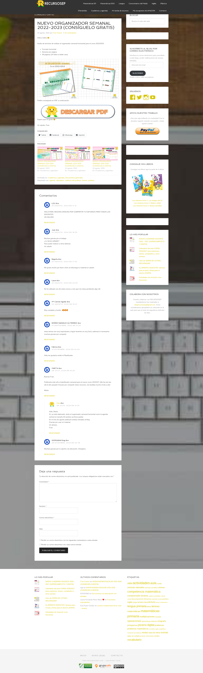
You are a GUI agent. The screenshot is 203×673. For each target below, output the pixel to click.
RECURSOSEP (52, 3)
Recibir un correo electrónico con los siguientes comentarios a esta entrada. (69, 540)
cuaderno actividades (154, 596)
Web (41, 529)
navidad (158, 617)
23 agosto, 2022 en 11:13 (64, 206)
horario (84, 180)
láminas (156, 606)
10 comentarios (70, 33)
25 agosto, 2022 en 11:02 (64, 261)
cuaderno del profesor (73, 180)
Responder (49, 223)
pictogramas (132, 625)
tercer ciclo (145, 636)
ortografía (161, 621)
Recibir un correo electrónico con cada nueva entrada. (61, 544)
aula (153, 583)
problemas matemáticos (137, 629)
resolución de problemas (134, 633)
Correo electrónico (46, 518)
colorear (161, 587)
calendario (60, 180)
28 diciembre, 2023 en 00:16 (66, 443)
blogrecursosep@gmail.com (145, 305)
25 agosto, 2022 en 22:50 (65, 283)
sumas (164, 632)
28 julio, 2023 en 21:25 (68, 405)
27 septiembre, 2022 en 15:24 (66, 325)
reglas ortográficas (160, 629)
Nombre (42, 506)
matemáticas (133, 611)
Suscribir (137, 73)
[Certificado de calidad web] (86, 667)
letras (149, 606)
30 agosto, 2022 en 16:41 (64, 304)
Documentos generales (74, 178)
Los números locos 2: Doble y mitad (147, 203)
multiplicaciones (147, 616)
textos (151, 636)
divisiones (147, 599)
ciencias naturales (135, 587)
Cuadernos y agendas (56, 178)
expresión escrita (157, 599)
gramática (165, 599)
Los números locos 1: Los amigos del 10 (147, 200)
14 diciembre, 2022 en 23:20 (66, 349)
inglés (130, 602)
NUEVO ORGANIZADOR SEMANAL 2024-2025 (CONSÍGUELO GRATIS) (74, 163)
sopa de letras (154, 633)
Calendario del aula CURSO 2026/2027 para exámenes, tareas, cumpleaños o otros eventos (60, 591)
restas (145, 632)
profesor (91, 180)
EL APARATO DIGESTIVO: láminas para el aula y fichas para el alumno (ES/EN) (152, 270)
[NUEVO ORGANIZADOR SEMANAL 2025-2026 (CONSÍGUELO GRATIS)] (105, 153)
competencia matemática (143, 591)
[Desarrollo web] (103, 667)
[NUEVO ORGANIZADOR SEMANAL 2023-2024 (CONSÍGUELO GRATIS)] (50, 153)
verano (156, 636)
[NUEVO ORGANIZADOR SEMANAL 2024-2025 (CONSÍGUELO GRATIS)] (77, 153)
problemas (159, 625)
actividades (141, 583)
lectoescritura (143, 602)
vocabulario (134, 639)
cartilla (159, 584)
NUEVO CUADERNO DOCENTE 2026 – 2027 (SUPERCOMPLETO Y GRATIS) (151, 241)
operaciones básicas (149, 621)
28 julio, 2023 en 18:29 (63, 370)
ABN (129, 583)
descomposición (138, 599)
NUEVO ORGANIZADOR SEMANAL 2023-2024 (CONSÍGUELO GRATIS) (46, 163)
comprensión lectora (137, 595)
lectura (151, 602)
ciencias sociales (151, 587)
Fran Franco (85, 581)
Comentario (44, 482)
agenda (52, 180)
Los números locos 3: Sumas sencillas (147, 206)
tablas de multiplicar (134, 636)
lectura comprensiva (161, 602)
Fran (58, 403)
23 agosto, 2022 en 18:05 (64, 232)
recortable (152, 629)
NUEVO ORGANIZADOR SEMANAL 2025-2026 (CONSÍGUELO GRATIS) (102, 163)
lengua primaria (136, 606)
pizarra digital (146, 624)
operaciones (134, 621)
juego (135, 602)
